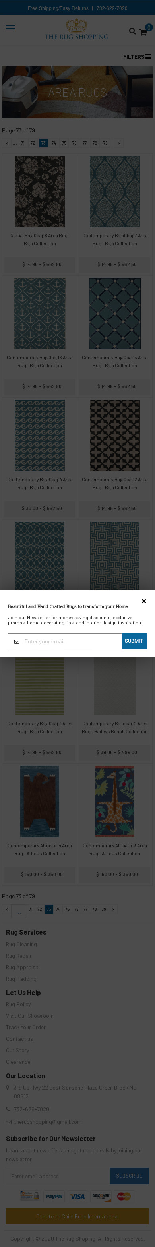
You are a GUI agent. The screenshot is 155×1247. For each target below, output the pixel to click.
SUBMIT (134, 641)
